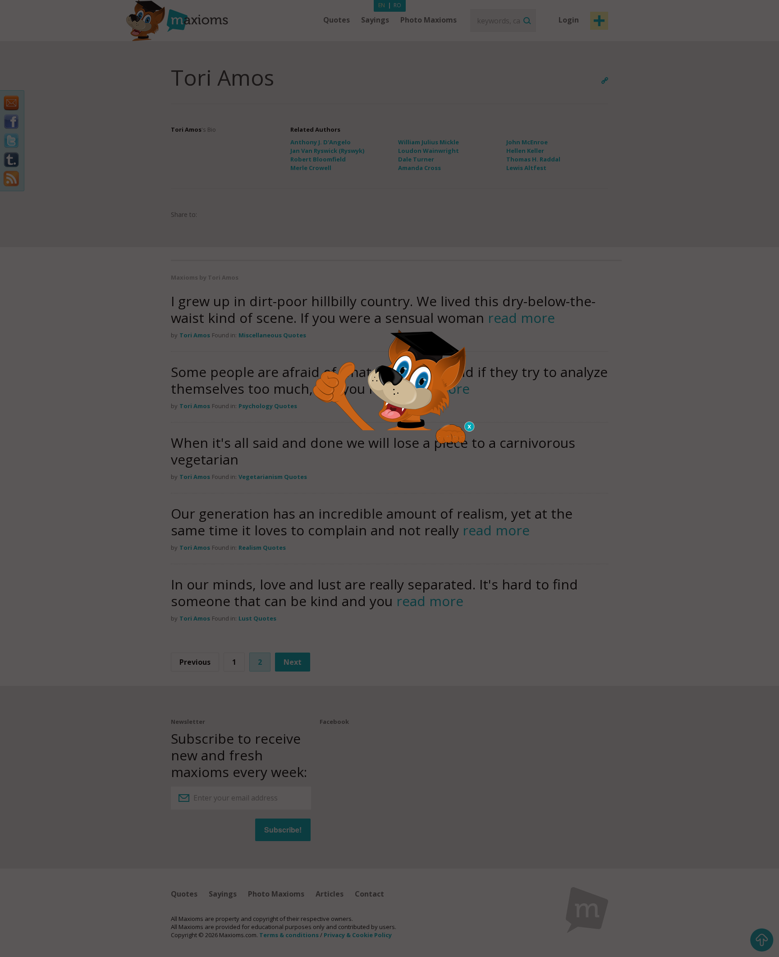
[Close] (469, 426)
